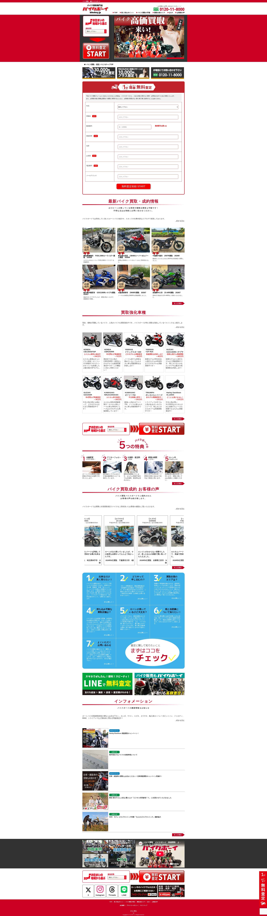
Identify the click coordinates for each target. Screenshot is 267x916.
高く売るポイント (127, 12)
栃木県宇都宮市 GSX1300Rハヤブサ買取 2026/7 (100, 293)
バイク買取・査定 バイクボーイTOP (99, 64)
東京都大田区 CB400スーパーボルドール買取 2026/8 (133, 256)
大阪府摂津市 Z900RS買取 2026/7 (132, 292)
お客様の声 (181, 12)
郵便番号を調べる (161, 126)
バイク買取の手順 (144, 12)
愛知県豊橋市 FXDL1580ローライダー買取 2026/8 (99, 256)
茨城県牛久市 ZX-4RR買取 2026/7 (167, 292)
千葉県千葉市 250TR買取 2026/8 (166, 256)
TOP (115, 12)
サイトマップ (143, 905)
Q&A (148, 901)
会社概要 (122, 905)
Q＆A (171, 12)
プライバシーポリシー (132, 905)
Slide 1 (123, 58)
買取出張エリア (159, 12)
